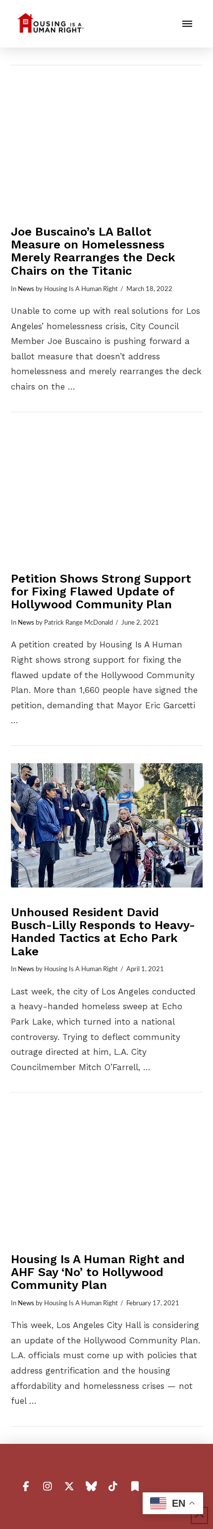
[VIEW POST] (107, 145)
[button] (187, 24)
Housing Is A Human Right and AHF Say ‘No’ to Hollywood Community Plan (98, 1272)
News (26, 289)
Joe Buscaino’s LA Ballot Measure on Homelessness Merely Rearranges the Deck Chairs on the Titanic (93, 251)
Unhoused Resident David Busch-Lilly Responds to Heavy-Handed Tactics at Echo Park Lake (103, 931)
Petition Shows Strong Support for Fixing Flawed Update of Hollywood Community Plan (101, 591)
